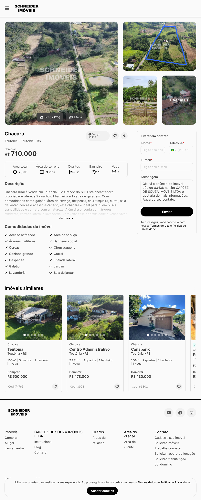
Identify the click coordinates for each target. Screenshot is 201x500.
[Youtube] (169, 412)
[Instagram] (191, 412)
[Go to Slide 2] (28, 335)
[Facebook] (180, 412)
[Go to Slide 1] (24, 335)
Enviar (167, 212)
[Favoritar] (115, 135)
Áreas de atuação (99, 440)
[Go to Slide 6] (42, 335)
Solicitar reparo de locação (175, 453)
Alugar (9, 443)
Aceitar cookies (102, 491)
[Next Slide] (57, 317)
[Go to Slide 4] (35, 335)
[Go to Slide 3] (32, 335)
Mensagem (149, 177)
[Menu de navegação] (7, 8)
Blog (37, 447)
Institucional (43, 442)
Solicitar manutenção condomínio (170, 461)
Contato (40, 452)
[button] (33, 317)
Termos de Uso (159, 225)
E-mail (146, 160)
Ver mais (64, 218)
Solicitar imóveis (167, 443)
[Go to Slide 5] (39, 335)
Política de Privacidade (175, 482)
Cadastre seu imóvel (170, 438)
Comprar (11, 438)
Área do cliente (130, 444)
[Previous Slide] (9, 317)
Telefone (177, 143)
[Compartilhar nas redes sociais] (124, 135)
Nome (146, 143)
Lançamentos (15, 448)
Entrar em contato (154, 136)
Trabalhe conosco (168, 448)
